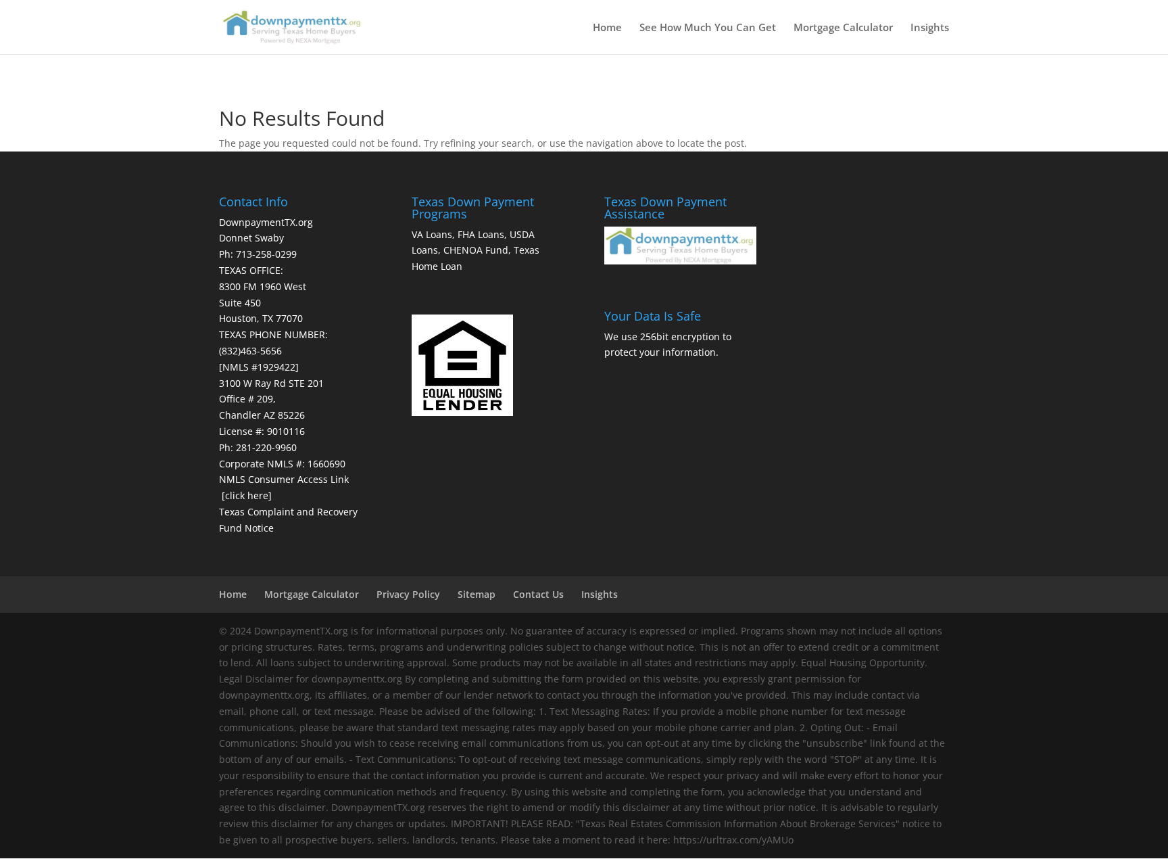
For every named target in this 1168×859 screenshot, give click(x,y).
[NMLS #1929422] (259, 367)
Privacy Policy (408, 594)
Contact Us (538, 594)
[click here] (247, 495)
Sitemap (476, 594)
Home (607, 28)
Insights (929, 28)
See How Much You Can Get (707, 28)
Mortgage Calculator (843, 28)
